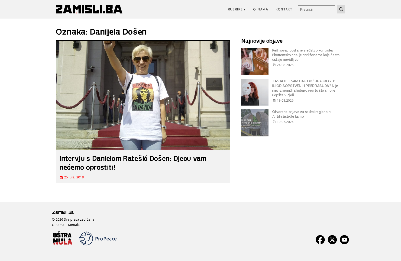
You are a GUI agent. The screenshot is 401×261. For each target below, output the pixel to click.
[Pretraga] (341, 9)
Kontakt (284, 9)
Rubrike (237, 9)
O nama (260, 9)
